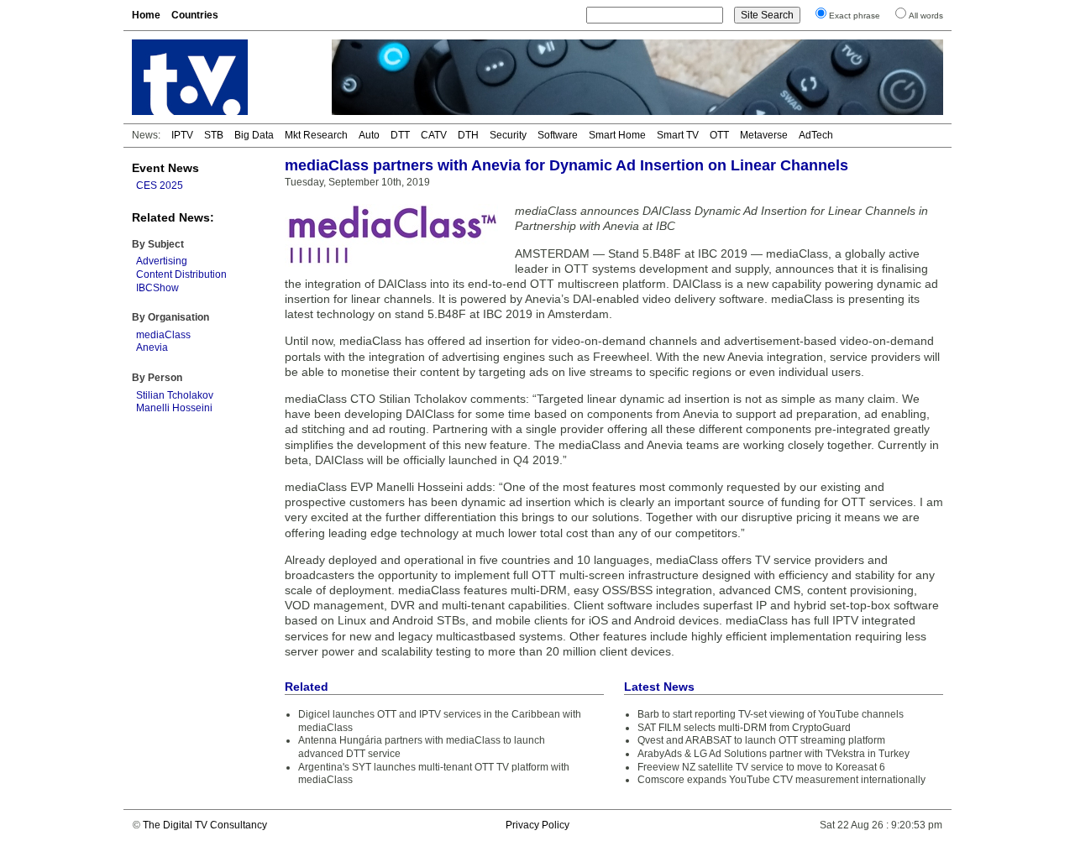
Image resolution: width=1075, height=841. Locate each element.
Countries (194, 15)
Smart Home (617, 135)
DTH (468, 135)
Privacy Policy (537, 825)
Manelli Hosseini (174, 408)
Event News (165, 168)
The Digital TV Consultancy (205, 825)
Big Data (254, 135)
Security (508, 135)
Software (558, 135)
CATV (434, 135)
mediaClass (163, 335)
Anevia (152, 347)
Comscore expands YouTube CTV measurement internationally (781, 780)
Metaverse (764, 135)
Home (146, 15)
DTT (400, 135)
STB (213, 135)
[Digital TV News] (222, 77)
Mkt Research (316, 135)
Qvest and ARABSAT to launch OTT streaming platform (761, 740)
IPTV (182, 135)
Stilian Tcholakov (174, 395)
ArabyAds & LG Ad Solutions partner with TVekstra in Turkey (773, 754)
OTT (719, 135)
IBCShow (157, 288)
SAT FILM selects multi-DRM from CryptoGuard (744, 728)
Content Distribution (181, 274)
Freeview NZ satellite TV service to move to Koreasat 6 (761, 767)
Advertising (161, 261)
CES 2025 (159, 185)
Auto (369, 135)
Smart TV (678, 135)
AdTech (816, 135)
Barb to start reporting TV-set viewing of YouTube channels (770, 714)
